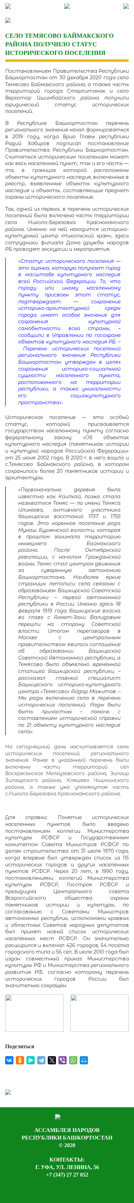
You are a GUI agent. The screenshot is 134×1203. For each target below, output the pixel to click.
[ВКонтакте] (9, 1060)
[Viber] (62, 1060)
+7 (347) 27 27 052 (67, 1175)
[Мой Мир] (84, 1060)
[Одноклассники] (20, 1060)
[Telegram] (41, 1060)
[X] (52, 1060)
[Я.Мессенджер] (30, 1060)
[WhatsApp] (73, 1060)
